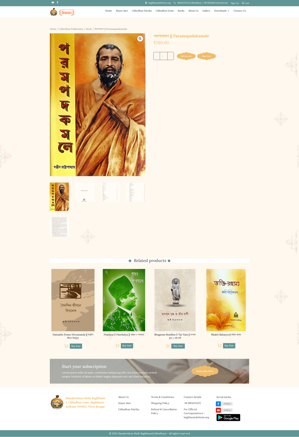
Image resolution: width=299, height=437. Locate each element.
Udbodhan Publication (71, 28)
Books (181, 11)
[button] (140, 38)
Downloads (220, 11)
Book (89, 28)
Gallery (206, 11)
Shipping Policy (160, 403)
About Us (193, 11)
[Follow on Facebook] (218, 403)
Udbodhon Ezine (165, 11)
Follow (227, 403)
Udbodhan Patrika (142, 11)
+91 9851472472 (192, 403)
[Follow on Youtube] (218, 410)
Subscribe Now (205, 371)
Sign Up (235, 3)
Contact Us (240, 11)
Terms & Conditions (162, 397)
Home (108, 11)
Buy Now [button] (76, 346)
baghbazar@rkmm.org (160, 3)
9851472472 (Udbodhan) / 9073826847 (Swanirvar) (202, 3)
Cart (247, 3)
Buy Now (206, 56)
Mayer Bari (122, 11)
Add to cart (186, 56)
